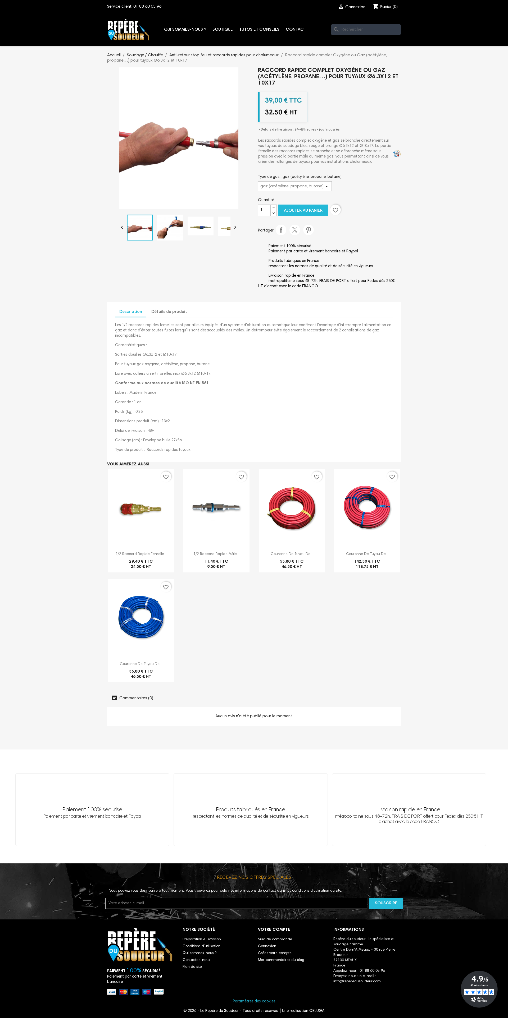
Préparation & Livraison (202, 939)
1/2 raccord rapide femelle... (141, 554)
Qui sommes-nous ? (185, 29)
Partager (281, 230)
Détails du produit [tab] (169, 312)
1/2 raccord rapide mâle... (216, 554)
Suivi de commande (275, 939)
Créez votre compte (275, 953)
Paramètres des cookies (254, 1001)
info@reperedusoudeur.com (357, 981)
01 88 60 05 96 (147, 6)
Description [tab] (130, 312)
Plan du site (192, 967)
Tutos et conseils (259, 29)
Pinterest (308, 230)
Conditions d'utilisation (201, 946)
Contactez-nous (196, 960)
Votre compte (274, 930)
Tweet (294, 230)
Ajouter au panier (303, 211)
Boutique (222, 29)
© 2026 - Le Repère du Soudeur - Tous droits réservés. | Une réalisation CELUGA (254, 1011)
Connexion (267, 946)
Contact (296, 29)
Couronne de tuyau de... (292, 554)
